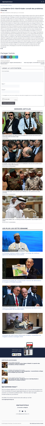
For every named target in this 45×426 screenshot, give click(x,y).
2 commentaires (11, 194)
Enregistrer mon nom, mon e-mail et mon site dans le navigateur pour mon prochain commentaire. (22, 95)
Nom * (3, 83)
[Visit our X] (25, 411)
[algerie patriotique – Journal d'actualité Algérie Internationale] (7, 2)
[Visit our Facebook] (20, 411)
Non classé (9, 5)
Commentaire (5, 71)
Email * (3, 89)
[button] (41, 2)
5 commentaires (11, 166)
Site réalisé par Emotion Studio (36, 423)
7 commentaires (11, 222)
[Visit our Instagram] (22, 411)
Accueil (3, 5)
